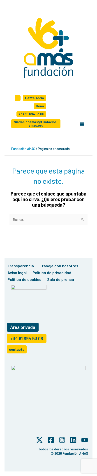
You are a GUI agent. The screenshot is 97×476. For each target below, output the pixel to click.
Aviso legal (17, 272)
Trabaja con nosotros (59, 265)
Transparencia (20, 265)
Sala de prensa (60, 279)
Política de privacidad (51, 272)
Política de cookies (24, 279)
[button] (82, 124)
